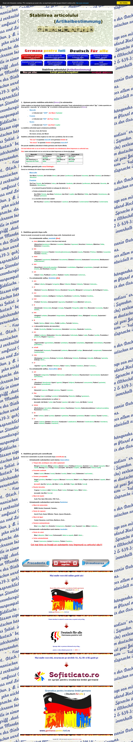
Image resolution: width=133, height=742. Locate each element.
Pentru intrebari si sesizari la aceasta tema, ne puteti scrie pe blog (67, 619)
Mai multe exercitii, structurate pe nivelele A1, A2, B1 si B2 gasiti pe (66, 658)
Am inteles (123, 3)
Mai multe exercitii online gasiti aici (66, 575)
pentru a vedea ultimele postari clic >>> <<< (66, 650)
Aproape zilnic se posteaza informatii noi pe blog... (66, 646)
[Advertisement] (66, 87)
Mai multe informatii (82, 3)
